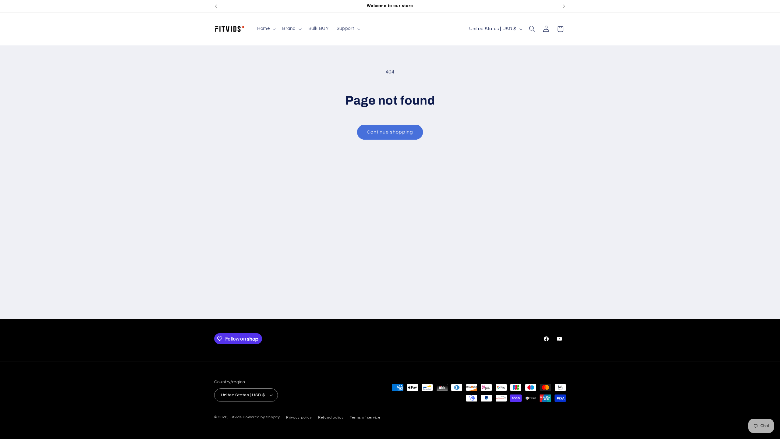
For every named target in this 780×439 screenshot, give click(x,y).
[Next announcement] (564, 6)
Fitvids (236, 417)
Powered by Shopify (261, 417)
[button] (265, 29)
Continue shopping (390, 132)
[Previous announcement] (216, 6)
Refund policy (331, 417)
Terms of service (365, 417)
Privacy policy (299, 417)
